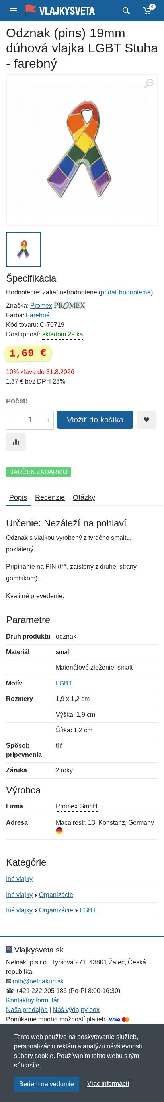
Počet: (17, 401)
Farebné (38, 315)
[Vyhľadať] (125, 10)
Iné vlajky (19, 878)
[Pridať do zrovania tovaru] (16, 442)
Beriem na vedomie (46, 1084)
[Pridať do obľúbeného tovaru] (146, 420)
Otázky (84, 497)
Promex (41, 305)
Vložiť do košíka (95, 419)
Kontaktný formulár (32, 1000)
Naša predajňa (27, 1009)
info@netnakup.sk (38, 981)
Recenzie (50, 497)
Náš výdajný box (76, 1009)
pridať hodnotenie (126, 292)
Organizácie (56, 894)
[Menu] (13, 11)
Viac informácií (108, 1083)
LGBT (64, 683)
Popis (18, 497)
